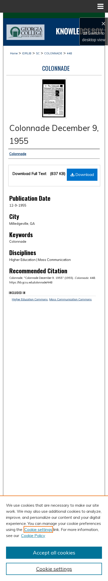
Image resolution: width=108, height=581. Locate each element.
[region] (54, 538)
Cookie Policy (33, 535)
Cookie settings (38, 529)
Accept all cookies (54, 552)
